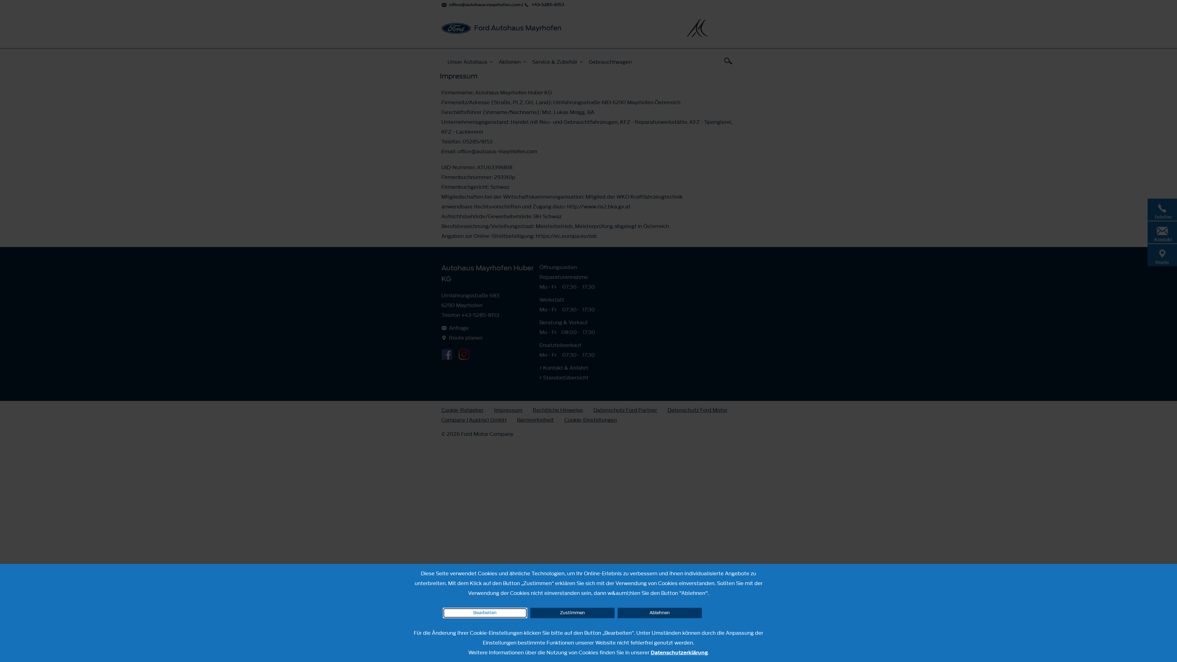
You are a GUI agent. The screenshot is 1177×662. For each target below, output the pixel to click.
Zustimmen (572, 613)
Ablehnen (659, 613)
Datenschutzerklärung (679, 652)
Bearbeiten (485, 613)
